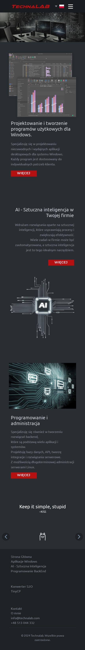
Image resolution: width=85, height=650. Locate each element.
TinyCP (16, 591)
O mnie (16, 613)
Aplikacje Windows (24, 561)
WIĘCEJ (23, 173)
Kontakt (16, 608)
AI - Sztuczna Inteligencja (28, 566)
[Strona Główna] (30, 6)
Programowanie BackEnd (28, 571)
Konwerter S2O (22, 586)
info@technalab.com (25, 618)
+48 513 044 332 (23, 623)
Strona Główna (21, 556)
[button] (6, 537)
